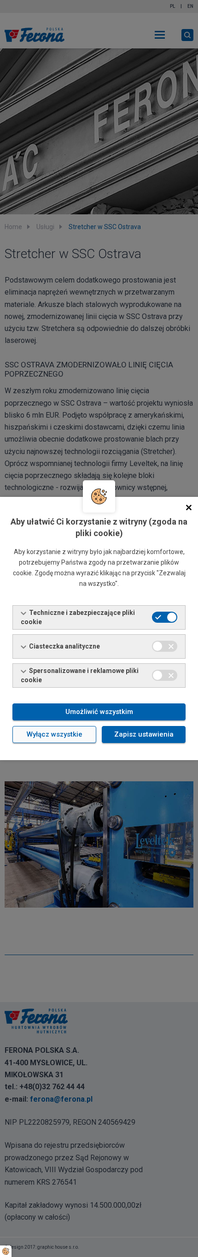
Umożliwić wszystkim (99, 712)
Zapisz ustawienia (144, 734)
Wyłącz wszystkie (54, 734)
